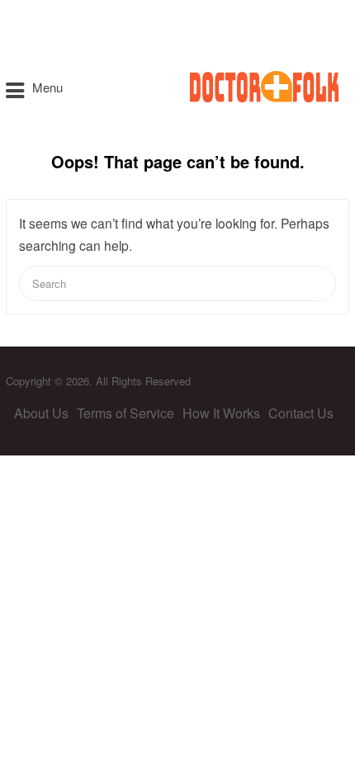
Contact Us (301, 412)
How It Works (221, 412)
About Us (41, 412)
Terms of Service (125, 412)
